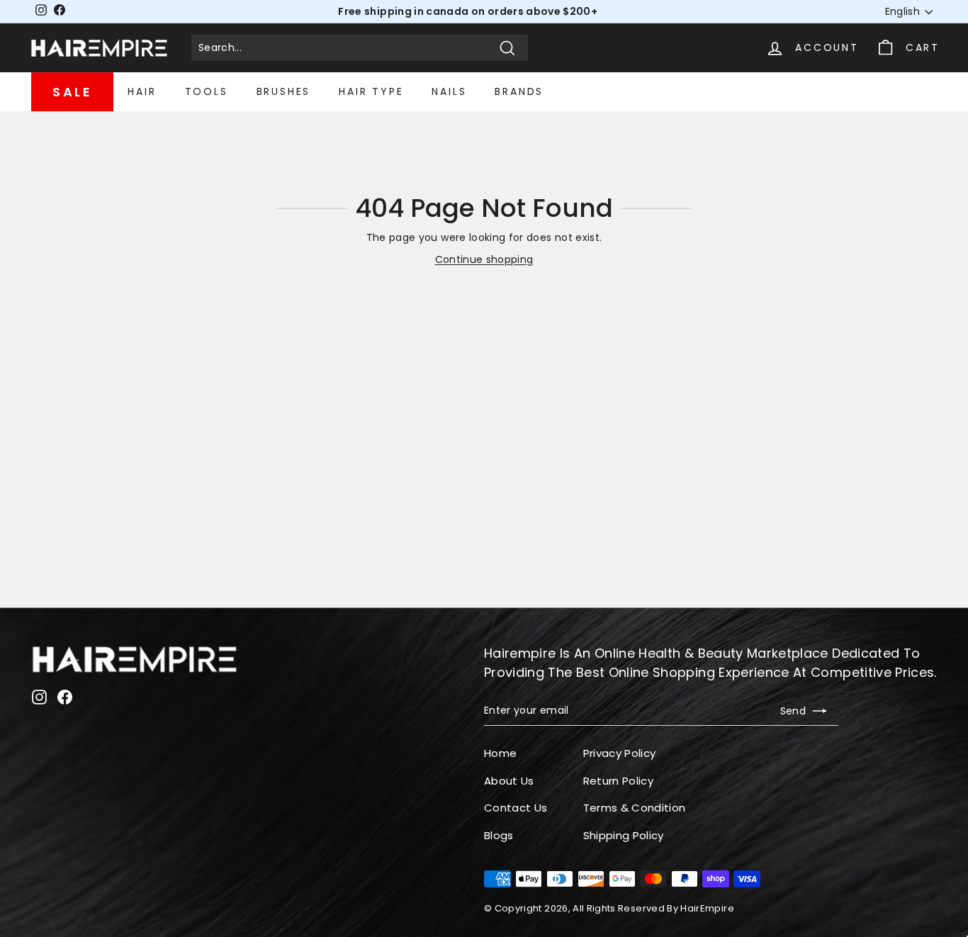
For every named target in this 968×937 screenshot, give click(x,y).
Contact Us (516, 807)
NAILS (449, 91)
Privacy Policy (619, 753)
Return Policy (618, 780)
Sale (72, 92)
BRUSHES (284, 91)
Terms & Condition (634, 807)
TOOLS (206, 91)
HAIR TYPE (371, 91)
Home (500, 753)
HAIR (142, 91)
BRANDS (519, 91)
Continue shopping (484, 259)
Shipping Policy (623, 835)
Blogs (499, 835)
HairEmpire (707, 908)
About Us (509, 780)
